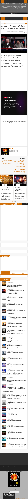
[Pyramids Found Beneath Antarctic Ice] (4, 353)
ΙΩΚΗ (5, 31)
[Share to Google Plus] (11, 181)
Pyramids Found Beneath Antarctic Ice (15, 352)
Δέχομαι (17, 491)
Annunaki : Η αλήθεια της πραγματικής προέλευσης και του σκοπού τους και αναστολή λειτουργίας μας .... (15, 285)
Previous (1, 180)
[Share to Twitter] (9, 181)
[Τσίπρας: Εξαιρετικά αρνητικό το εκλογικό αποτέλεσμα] (4, 408)
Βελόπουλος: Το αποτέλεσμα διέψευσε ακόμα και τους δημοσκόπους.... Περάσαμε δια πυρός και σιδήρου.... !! (16, 380)
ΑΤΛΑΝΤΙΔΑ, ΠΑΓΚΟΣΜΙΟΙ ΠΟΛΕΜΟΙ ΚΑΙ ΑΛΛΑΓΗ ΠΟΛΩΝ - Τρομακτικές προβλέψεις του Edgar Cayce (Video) (16, 292)
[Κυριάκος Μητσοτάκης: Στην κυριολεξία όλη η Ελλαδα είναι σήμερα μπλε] (4, 402)
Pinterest (17, 151)
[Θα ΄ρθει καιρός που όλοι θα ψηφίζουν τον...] (4, 439)
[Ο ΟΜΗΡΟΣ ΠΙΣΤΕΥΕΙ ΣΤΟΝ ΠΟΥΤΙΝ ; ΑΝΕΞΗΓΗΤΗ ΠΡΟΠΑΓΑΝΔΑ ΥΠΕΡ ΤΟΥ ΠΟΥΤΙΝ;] (4, 298)
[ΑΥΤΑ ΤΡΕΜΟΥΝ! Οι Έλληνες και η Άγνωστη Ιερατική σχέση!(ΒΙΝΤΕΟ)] (4, 318)
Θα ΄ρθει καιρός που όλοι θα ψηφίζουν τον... (16, 438)
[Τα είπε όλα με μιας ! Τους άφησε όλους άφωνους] (4, 305)
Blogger (19, 203)
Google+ (14, 151)
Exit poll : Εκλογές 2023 (12, 414)
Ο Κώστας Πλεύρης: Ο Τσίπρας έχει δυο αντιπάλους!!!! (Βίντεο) (13, 27)
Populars (5, 272)
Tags (23, 273)
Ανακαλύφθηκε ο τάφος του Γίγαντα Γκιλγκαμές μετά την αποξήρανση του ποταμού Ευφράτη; (16, 340)
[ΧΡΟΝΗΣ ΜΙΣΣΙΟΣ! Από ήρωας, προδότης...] (4, 427)
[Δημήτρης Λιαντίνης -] (4, 433)
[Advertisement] (14, 77)
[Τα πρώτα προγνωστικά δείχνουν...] (4, 421)
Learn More (12, 11)
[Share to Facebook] (7, 181)
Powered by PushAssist (20, 498)
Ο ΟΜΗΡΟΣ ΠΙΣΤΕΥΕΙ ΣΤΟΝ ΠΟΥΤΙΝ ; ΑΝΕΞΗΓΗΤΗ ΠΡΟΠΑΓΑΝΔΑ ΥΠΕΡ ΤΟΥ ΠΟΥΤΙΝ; (15, 299)
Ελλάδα (4, 23)
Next (25, 180)
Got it (18, 11)
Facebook (10, 151)
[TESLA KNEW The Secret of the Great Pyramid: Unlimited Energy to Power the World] (4, 346)
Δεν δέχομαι (11, 491)
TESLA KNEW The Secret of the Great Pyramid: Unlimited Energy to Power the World (15, 347)
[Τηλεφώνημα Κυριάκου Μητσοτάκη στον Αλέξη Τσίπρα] (4, 365)
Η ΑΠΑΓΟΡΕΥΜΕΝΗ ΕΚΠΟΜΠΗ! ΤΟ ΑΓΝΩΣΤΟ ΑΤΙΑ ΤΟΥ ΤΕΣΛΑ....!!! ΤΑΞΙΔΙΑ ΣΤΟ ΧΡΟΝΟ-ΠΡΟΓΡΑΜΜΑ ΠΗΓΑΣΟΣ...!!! (16, 325)
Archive (14, 273)
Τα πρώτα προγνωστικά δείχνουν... (14, 420)
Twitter (12, 151)
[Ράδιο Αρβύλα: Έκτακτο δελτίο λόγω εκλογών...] (4, 359)
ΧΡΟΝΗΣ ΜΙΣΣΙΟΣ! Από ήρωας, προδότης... (16, 426)
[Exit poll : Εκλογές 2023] (4, 415)
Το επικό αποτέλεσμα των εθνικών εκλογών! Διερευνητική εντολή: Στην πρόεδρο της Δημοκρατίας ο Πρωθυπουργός (16, 397)
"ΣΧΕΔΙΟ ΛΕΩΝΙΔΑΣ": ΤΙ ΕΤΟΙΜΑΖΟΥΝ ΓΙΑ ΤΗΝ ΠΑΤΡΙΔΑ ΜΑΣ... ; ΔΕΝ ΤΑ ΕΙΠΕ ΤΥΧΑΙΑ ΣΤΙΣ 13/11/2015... (16, 312)
